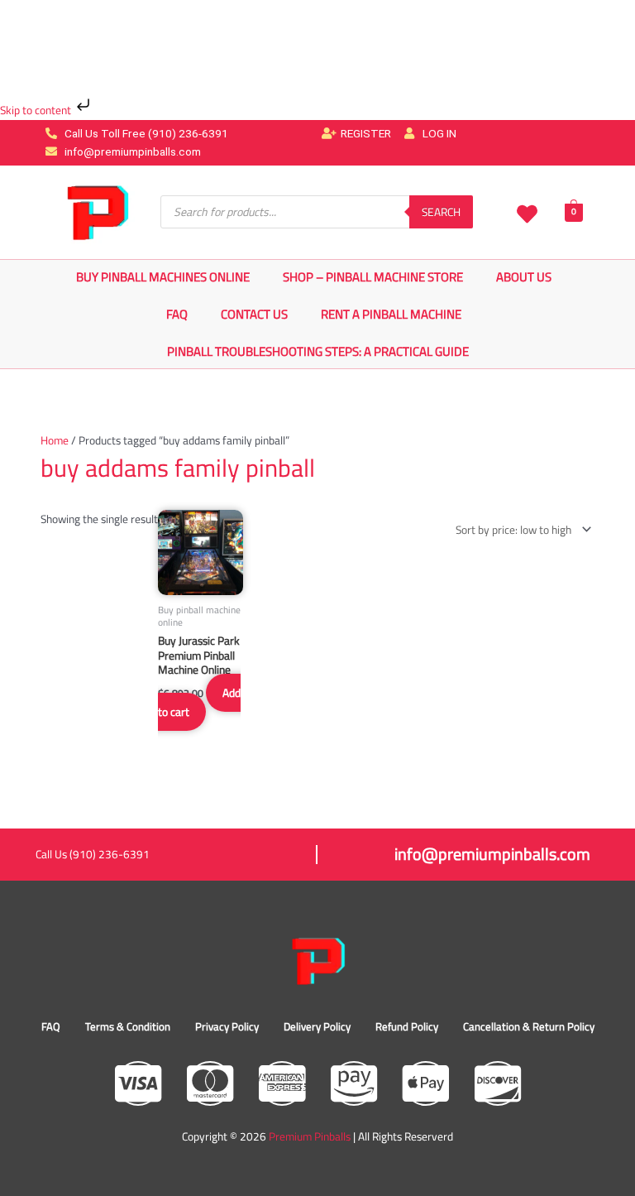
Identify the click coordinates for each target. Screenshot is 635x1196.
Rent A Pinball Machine (391, 314)
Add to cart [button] (199, 702)
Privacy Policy (227, 1026)
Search (441, 212)
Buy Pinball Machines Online (163, 277)
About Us (523, 277)
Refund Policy (406, 1026)
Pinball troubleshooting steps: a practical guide (318, 351)
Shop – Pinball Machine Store (373, 277)
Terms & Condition (127, 1026)
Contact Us (254, 314)
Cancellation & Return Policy (528, 1026)
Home (55, 440)
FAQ (177, 314)
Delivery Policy (317, 1026)
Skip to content (37, 110)
